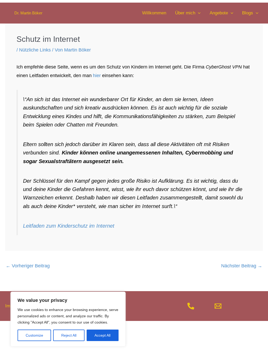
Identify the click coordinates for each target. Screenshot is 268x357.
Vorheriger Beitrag (28, 265)
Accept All (102, 335)
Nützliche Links (35, 50)
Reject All (68, 335)
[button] (197, 13)
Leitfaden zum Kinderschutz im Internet (68, 226)
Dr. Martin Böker (28, 13)
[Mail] (218, 306)
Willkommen (154, 12)
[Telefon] (191, 306)
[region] (68, 319)
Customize (34, 335)
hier (97, 75)
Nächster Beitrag (241, 265)
